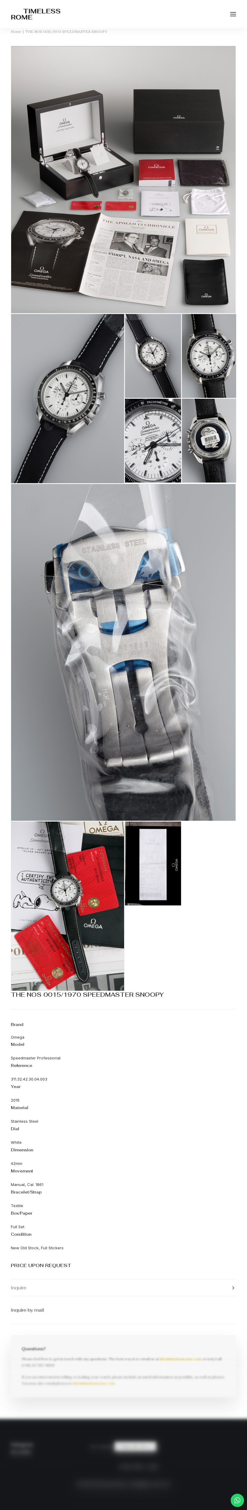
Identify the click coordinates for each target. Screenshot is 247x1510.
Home (16, 31)
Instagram (22, 1444)
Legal (153, 1466)
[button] (233, 14)
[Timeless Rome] (36, 14)
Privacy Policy (132, 1466)
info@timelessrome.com (181, 1359)
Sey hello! (21, 1452)
